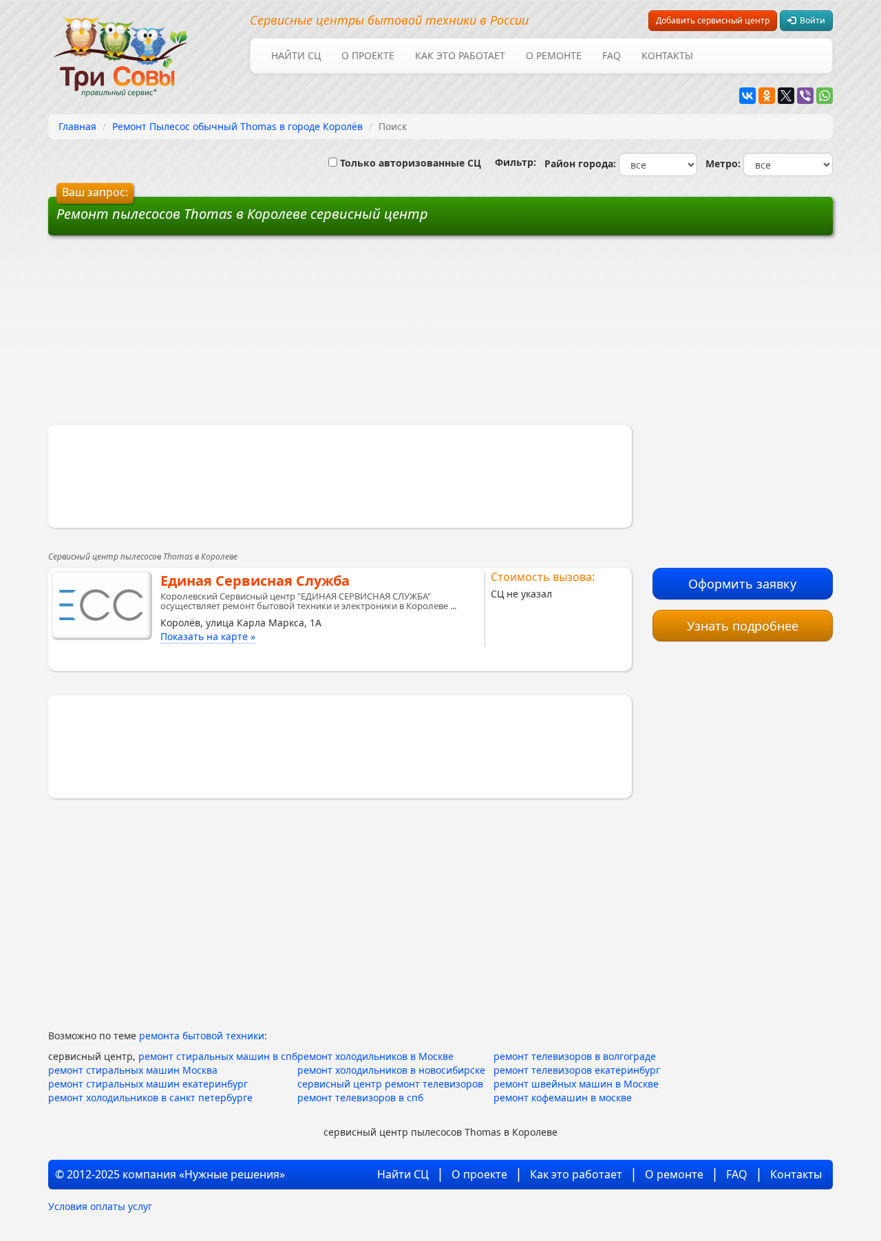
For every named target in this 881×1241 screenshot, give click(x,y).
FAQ (611, 55)
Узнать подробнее (742, 625)
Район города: (577, 163)
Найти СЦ (296, 55)
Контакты (667, 55)
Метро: (720, 163)
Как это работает (460, 55)
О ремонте (554, 55)
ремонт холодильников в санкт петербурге (150, 1097)
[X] (786, 95)
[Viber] (805, 95)
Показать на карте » (207, 636)
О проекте (367, 55)
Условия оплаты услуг (100, 1206)
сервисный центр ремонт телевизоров (390, 1083)
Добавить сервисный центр (712, 20)
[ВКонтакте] (747, 95)
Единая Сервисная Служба (255, 580)
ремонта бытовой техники (201, 1035)
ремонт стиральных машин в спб (217, 1056)
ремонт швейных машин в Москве (576, 1083)
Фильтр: (510, 162)
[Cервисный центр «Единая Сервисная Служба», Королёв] (101, 605)
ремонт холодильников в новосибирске (391, 1069)
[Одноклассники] (766, 95)
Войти (810, 20)
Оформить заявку (742, 583)
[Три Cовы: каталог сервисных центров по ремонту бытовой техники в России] (120, 48)
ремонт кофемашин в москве (562, 1097)
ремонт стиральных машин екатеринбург (148, 1083)
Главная (77, 126)
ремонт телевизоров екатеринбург (576, 1069)
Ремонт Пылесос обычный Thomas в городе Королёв (237, 126)
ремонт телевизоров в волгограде (574, 1056)
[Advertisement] (336, 335)
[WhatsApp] (824, 95)
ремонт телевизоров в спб (360, 1097)
